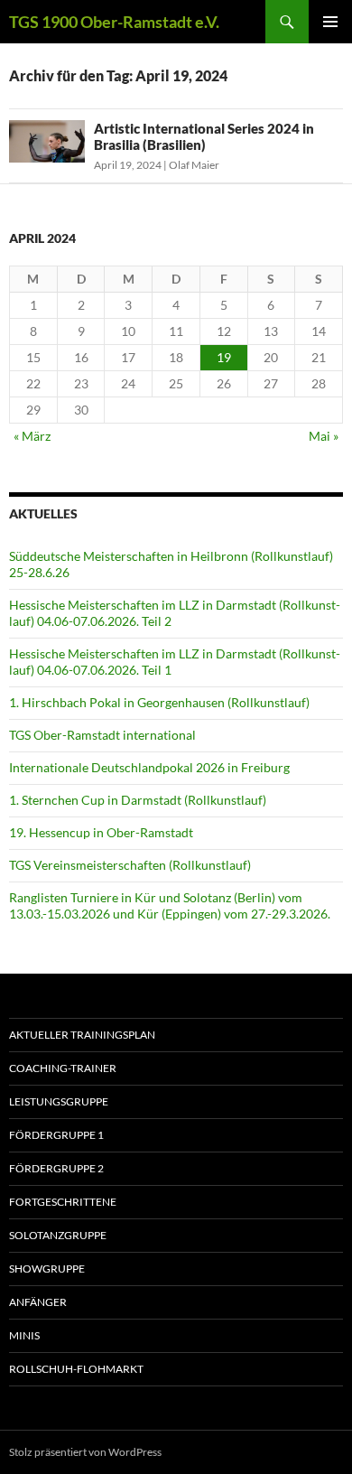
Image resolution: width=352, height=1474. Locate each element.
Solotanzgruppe (58, 1235)
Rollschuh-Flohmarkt (76, 1369)
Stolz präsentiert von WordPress (85, 1452)
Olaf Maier (194, 165)
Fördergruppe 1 (56, 1135)
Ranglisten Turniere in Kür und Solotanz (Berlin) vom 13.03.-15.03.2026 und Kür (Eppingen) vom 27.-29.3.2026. (169, 905)
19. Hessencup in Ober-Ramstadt (101, 832)
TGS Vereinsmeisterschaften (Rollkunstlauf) (130, 864)
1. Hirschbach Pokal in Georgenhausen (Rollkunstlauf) (159, 702)
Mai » (323, 435)
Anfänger (38, 1302)
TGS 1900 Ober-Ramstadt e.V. (114, 22)
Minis (24, 1335)
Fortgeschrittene (62, 1201)
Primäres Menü (330, 21)
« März (32, 435)
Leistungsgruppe (58, 1101)
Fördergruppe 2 (56, 1168)
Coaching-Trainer (62, 1068)
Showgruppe (47, 1268)
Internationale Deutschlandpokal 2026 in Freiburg (149, 767)
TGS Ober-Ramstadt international (102, 734)
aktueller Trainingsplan (82, 1034)
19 (224, 357)
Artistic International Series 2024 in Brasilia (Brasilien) (204, 136)
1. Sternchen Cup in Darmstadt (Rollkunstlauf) (137, 799)
